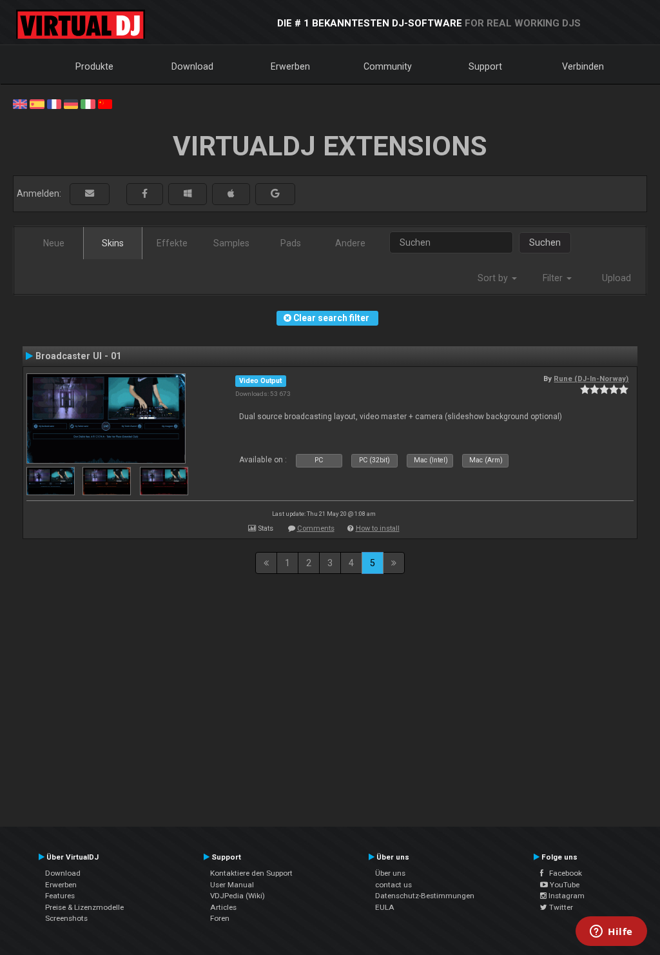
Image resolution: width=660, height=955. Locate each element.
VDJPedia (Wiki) (237, 895)
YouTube (563, 884)
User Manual (232, 884)
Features (60, 895)
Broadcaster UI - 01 (78, 356)
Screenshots (66, 918)
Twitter (560, 907)
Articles (223, 907)
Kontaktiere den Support (251, 873)
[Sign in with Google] (275, 193)
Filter (554, 278)
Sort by (494, 278)
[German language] (71, 103)
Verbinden (583, 66)
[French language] (54, 103)
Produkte (94, 66)
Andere (350, 243)
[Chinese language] (105, 103)
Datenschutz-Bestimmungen (424, 895)
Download (192, 66)
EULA (384, 907)
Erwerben (290, 66)
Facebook (562, 873)
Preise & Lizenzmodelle (84, 907)
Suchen (545, 242)
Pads (290, 243)
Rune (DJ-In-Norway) (591, 378)
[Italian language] (88, 103)
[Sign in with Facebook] (144, 193)
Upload (616, 278)
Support (485, 66)
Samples (231, 243)
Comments (316, 528)
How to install (378, 528)
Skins (113, 243)
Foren (219, 918)
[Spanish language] (37, 103)
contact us (393, 884)
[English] (20, 103)
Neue (53, 243)
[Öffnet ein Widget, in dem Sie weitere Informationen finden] (611, 932)
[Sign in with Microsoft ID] (187, 193)
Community (388, 66)
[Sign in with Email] (90, 193)
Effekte (172, 243)
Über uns (390, 873)
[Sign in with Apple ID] (231, 193)
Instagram (566, 895)
